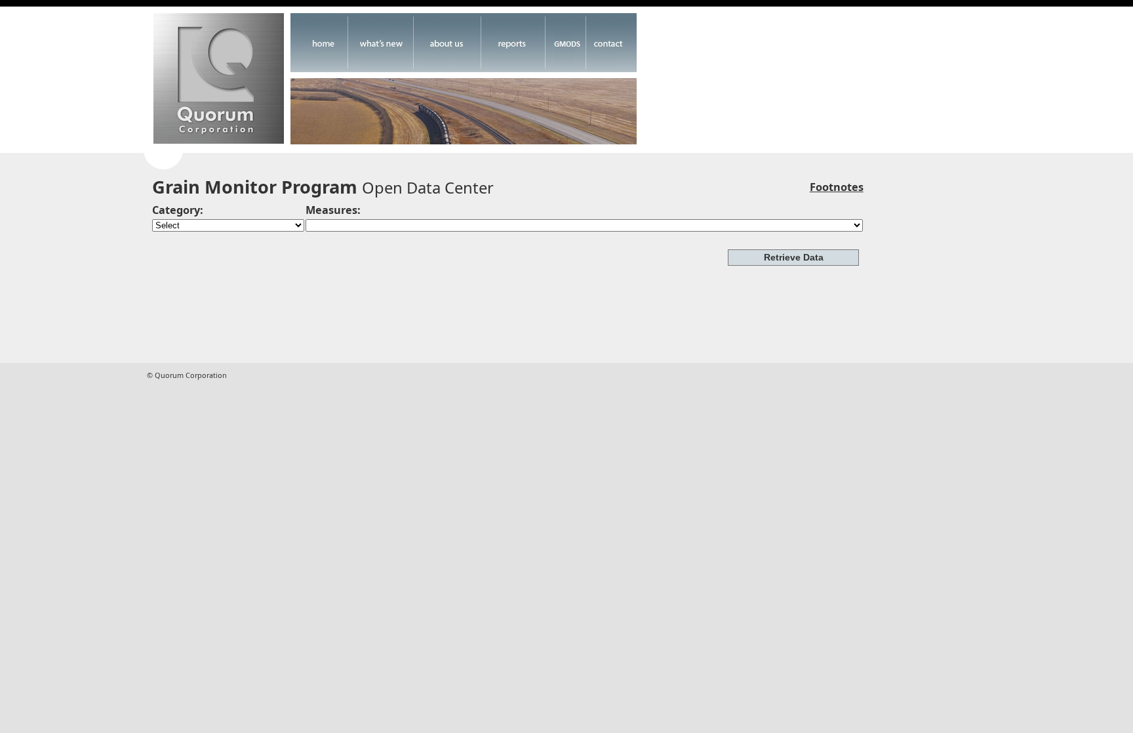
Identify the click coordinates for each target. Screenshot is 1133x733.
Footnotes (837, 187)
